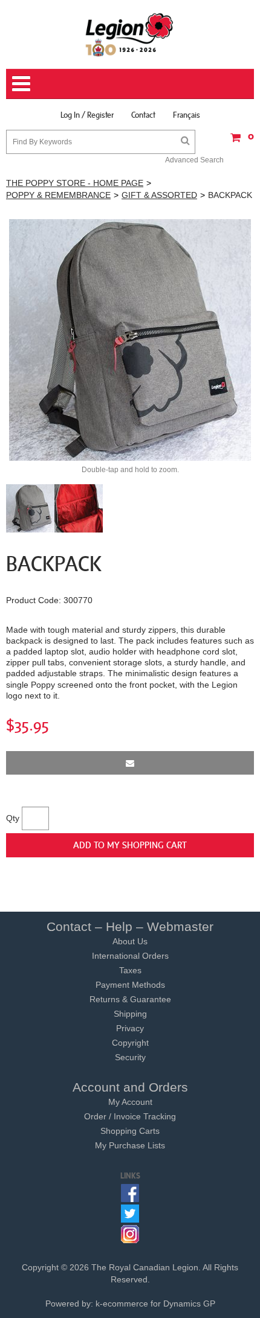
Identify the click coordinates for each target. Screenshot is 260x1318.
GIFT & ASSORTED (159, 195)
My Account (130, 1102)
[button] (239, 141)
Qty (12, 818)
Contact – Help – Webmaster (130, 926)
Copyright (130, 1043)
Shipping (130, 1014)
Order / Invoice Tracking (130, 1116)
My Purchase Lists (130, 1145)
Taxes (130, 970)
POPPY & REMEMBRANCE (58, 195)
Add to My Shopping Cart (130, 844)
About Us (130, 941)
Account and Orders (130, 1087)
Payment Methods (130, 985)
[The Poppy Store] (130, 34)
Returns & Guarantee (130, 999)
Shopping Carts (130, 1131)
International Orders (130, 956)
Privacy (130, 1028)
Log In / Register (87, 115)
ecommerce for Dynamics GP (159, 1303)
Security (130, 1057)
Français (186, 115)
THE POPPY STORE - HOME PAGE (74, 183)
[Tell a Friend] (130, 763)
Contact (143, 115)
